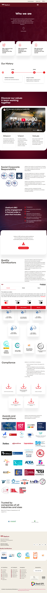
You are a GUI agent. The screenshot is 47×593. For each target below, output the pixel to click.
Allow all (38, 307)
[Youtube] (40, 545)
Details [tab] (23, 287)
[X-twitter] (37, 545)
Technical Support (31, 1)
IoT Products (14, 567)
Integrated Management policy (16, 405)
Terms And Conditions (23, 589)
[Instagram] (43, 545)
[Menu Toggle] (37, 5)
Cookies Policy (36, 589)
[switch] (17, 303)
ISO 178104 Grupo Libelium (9, 317)
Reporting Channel (21, 590)
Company (22, 567)
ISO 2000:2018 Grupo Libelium (23, 318)
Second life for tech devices (31, 405)
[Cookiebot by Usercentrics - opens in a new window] (41, 285)
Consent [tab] (8, 287)
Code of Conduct (38, 391)
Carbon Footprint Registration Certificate (6, 352)
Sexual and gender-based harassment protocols (23, 390)
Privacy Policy (30, 589)
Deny (9, 307)
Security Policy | (43, 589)
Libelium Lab (38, 1)
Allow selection (23, 307)
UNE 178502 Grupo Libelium (13, 333)
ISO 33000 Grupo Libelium (38, 317)
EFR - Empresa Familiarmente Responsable (29, 349)
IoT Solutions (4, 567)
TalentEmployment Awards (42, 351)
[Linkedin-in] (34, 545)
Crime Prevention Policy (8, 391)
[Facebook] (45, 545)
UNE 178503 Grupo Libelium (33, 333)
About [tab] (39, 287)
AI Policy (27, 590)
